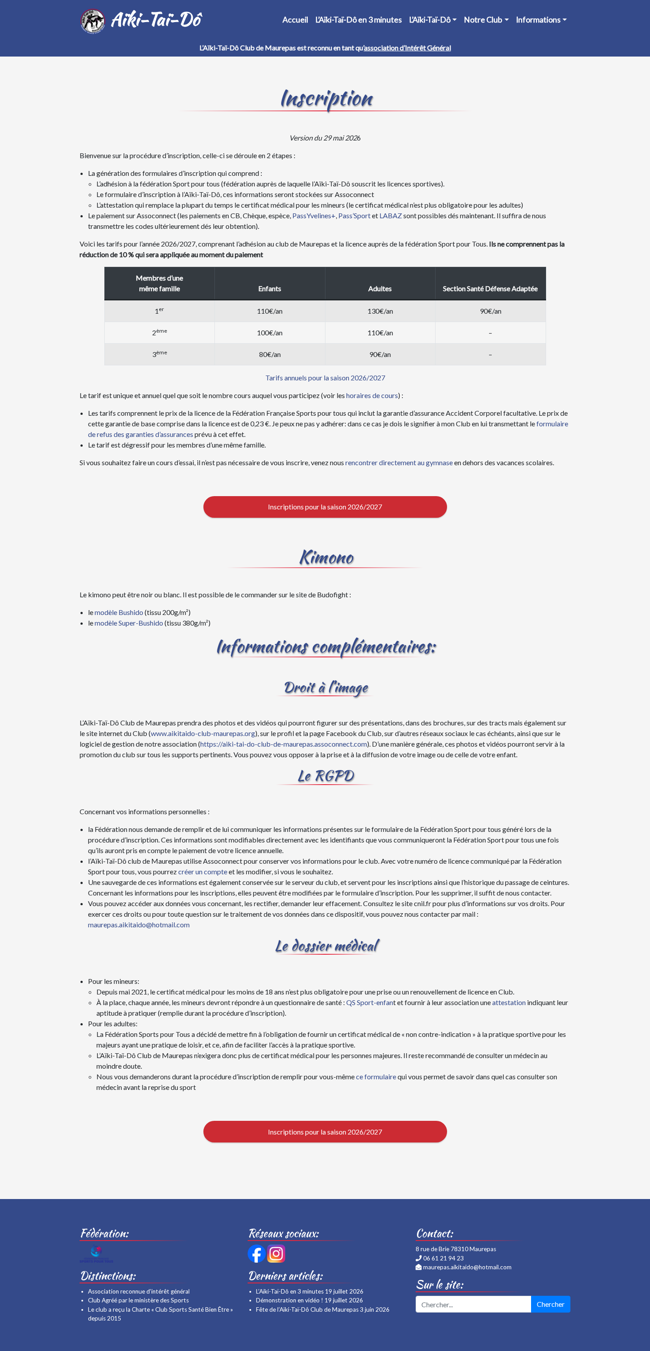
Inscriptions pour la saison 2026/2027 (325, 506)
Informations (538, 19)
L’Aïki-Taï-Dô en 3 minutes (358, 19)
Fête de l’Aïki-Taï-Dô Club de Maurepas (307, 1309)
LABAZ (390, 215)
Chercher (551, 1304)
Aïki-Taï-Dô (152, 19)
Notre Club (483, 19)
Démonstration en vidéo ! (289, 1300)
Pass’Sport (354, 215)
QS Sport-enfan (369, 1002)
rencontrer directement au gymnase (399, 462)
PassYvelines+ (314, 215)
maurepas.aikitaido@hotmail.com (139, 924)
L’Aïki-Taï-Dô (430, 19)
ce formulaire (376, 1076)
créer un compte (202, 871)
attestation (509, 1002)
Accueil (295, 19)
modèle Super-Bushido (129, 623)
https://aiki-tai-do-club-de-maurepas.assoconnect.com (283, 744)
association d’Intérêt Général (407, 47)
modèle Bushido (119, 612)
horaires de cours (372, 395)
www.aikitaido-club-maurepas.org (203, 733)
